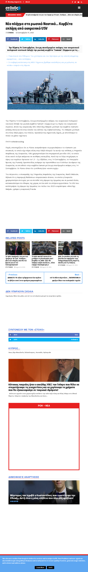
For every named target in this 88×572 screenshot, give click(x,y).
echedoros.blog (17, 141)
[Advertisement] (44, 210)
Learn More (40, 567)
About (28, 2)
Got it (50, 567)
